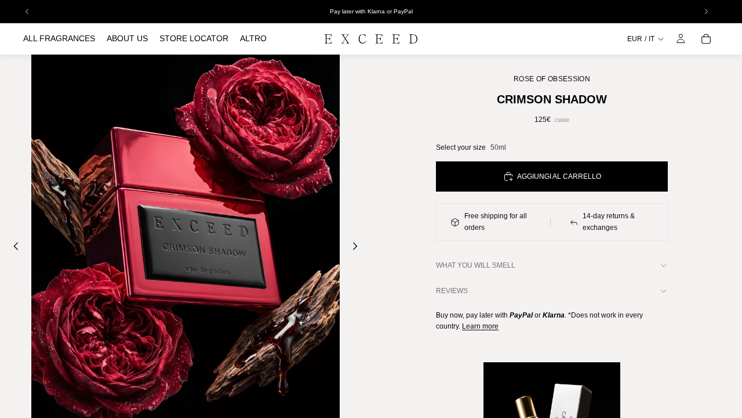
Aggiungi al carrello (559, 176)
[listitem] (253, 39)
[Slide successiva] (358, 248)
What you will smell (475, 265)
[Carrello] (706, 39)
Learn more (480, 326)
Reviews (452, 291)
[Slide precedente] (13, 248)
